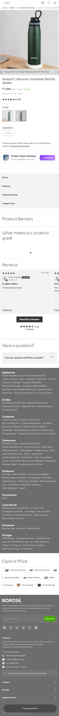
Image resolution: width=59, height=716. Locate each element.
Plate (36, 457)
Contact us (6, 638)
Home (4, 8)
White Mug (47, 478)
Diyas (4, 498)
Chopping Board (21, 430)
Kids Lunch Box (43, 512)
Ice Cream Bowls (32, 447)
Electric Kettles (45, 390)
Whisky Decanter (47, 481)
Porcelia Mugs (34, 478)
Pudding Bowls (26, 451)
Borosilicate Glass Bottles (14, 403)
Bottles (12, 8)
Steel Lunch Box (41, 515)
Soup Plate (37, 454)
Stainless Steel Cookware (34, 427)
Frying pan (23, 420)
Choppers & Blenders (31, 383)
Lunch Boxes (8, 515)
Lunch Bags (29, 512)
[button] (42, 3)
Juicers (21, 379)
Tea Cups (6, 474)
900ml (8, 133)
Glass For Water (19, 474)
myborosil (11, 713)
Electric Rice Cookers (11, 386)
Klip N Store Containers (33, 545)
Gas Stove (7, 390)
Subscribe (50, 619)
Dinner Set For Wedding (33, 461)
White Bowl (15, 461)
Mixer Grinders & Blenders (25, 390)
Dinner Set (7, 444)
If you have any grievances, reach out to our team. (27, 673)
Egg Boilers (31, 379)
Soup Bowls (46, 457)
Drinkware (36, 485)
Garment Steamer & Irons (25, 393)
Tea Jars (6, 545)
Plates (52, 451)
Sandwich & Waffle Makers (35, 386)
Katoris (27, 454)
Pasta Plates (47, 447)
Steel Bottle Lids (9, 410)
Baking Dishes (33, 528)
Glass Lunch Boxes (23, 515)
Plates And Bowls (10, 451)
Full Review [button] (7, 310)
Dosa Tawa (35, 420)
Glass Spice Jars (42, 542)
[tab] (30, 252)
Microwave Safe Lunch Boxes (15, 508)
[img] (8, 273)
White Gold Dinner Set (12, 454)
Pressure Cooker (9, 420)
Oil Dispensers (8, 538)
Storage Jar (16, 545)
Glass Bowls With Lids (30, 444)
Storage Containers (25, 538)
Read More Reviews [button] (29, 319)
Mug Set (22, 478)
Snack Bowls (27, 457)
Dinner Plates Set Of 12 (12, 447)
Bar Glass (34, 481)
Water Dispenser (44, 406)
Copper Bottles (28, 406)
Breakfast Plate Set (11, 457)
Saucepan (47, 423)
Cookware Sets (9, 434)
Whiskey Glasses (9, 478)
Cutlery (5, 461)
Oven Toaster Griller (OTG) (33, 376)
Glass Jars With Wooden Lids (15, 542)
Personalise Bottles (11, 406)
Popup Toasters (9, 379)
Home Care (7, 393)
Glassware (26, 485)
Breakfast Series (9, 464)
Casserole (20, 528)
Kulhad (22, 488)
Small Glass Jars (43, 538)
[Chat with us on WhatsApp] (36, 3)
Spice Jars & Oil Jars (11, 549)
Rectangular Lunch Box (12, 512)
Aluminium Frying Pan (11, 427)
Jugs (4, 485)
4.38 (37, 327)
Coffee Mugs (13, 485)
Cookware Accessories (30, 423)
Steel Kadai (7, 430)
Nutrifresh (42, 379)
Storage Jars (27, 549)
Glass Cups (23, 481)
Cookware (50, 434)
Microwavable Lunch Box (13, 518)
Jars (31, 542)
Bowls (16, 444)
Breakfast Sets (41, 451)
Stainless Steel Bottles (26, 8)
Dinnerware (50, 461)
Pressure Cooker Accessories (31, 434)
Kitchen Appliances (11, 376)
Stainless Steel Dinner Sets (31, 464)
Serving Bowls (8, 528)
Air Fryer (52, 379)
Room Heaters (45, 393)
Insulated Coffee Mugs (38, 474)
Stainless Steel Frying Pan (42, 430)
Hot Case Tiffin (37, 508)
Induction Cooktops (11, 383)
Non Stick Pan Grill (10, 423)
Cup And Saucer (9, 481)
